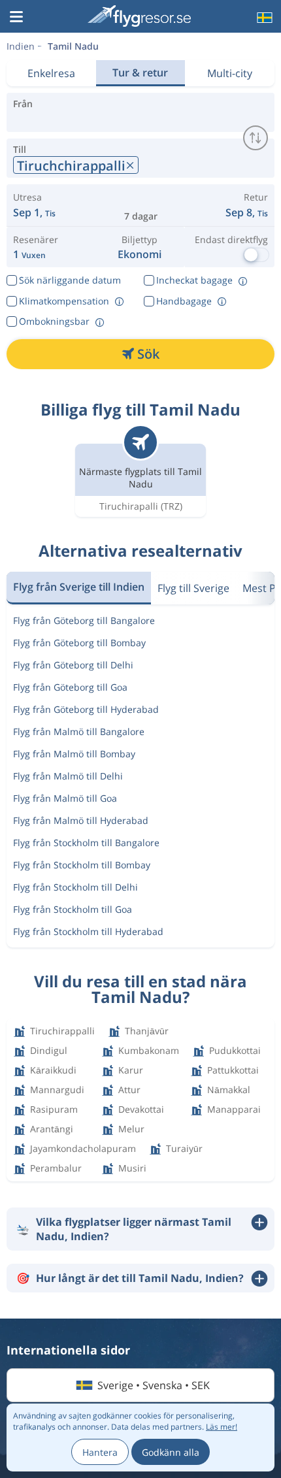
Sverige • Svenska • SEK (153, 1385)
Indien (21, 46)
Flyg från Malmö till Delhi (68, 776)
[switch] (255, 137)
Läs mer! (221, 1426)
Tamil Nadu (73, 46)
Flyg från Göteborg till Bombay (79, 642)
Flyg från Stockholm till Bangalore (86, 842)
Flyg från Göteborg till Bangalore (84, 620)
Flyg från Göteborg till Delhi (73, 665)
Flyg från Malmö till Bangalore (78, 731)
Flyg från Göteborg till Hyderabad (86, 709)
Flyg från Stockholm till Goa (72, 909)
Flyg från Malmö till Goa (65, 798)
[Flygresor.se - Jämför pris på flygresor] (139, 16)
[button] (16, 17)
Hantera (100, 1452)
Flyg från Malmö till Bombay (74, 753)
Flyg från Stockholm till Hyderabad (88, 931)
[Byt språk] (263, 17)
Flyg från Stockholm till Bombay (81, 865)
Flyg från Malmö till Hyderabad (80, 820)
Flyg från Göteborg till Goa (70, 687)
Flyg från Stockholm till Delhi (75, 887)
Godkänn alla (170, 1452)
